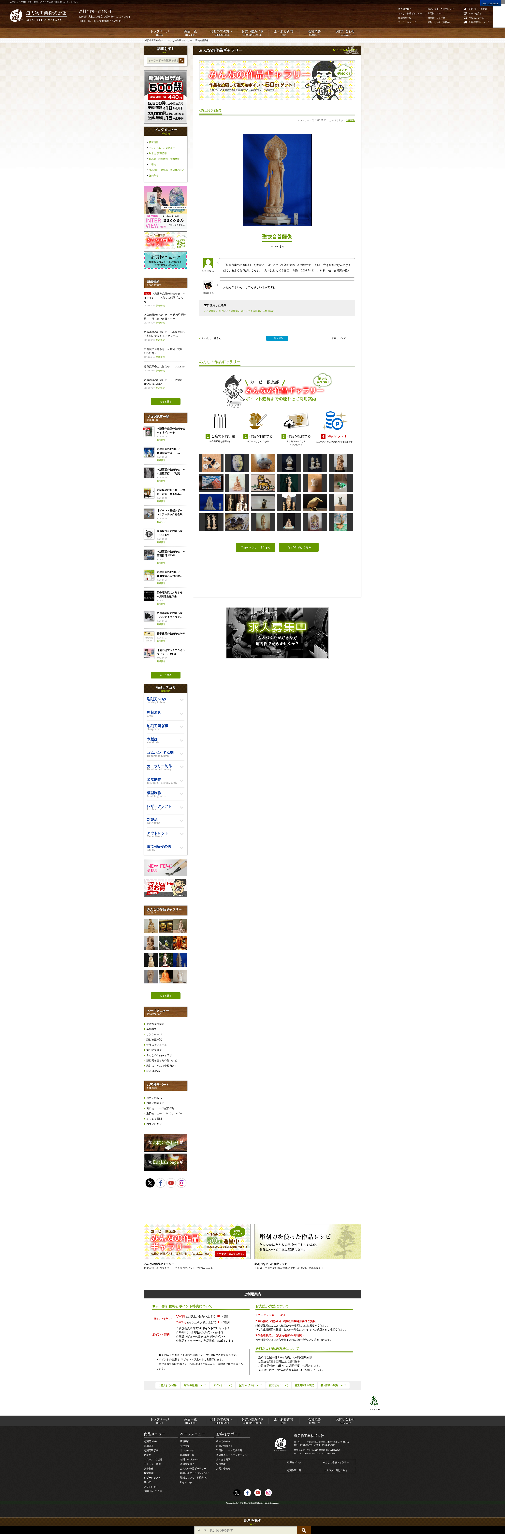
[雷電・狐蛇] (166, 926)
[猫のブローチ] (315, 483)
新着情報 (153, 142)
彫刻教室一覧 (154, 1039)
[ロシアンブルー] (341, 502)
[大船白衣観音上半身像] (211, 502)
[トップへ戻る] (375, 1402)
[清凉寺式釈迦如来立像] (263, 522)
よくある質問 (283, 33)
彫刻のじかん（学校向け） (161, 1065)
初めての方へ (154, 1097)
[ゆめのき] (341, 522)
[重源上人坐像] (289, 522)
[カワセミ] (315, 502)
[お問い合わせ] (165, 1150)
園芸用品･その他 (153, 1491)
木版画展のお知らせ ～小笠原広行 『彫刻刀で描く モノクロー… (165, 336)
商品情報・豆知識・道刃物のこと (166, 170)
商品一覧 (190, 33)
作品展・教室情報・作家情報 (164, 159)
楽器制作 (148, 1468)
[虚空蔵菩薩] (315, 522)
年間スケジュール (156, 1044)
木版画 (147, 1455)
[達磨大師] (166, 976)
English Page (153, 1070)
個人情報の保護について (334, 1385)
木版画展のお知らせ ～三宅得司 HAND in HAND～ (163, 383)
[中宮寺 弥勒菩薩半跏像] (151, 960)
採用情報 (221, 1464)
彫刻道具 (148, 1446)
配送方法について (278, 1385)
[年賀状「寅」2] (263, 483)
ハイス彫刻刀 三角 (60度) (261, 310)
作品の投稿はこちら (298, 547)
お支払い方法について (251, 1385)
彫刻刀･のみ (150, 1441)
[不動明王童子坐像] (341, 463)
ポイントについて (222, 1385)
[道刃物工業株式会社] (38, 15)
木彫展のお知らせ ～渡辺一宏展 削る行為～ (164, 353)
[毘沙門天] (180, 976)
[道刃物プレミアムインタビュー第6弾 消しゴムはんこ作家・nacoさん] (165, 228)
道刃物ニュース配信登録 (160, 1108)
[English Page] (165, 1170)
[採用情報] (277, 633)
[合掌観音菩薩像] (151, 976)
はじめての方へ (221, 33)
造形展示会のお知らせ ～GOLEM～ (165, 368)
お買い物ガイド (252, 33)
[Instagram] (181, 1182)
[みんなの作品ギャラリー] (165, 248)
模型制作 (148, 1473)
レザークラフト (152, 1477)
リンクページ (154, 1034)
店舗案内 (185, 1441)
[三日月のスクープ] (237, 522)
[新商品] (165, 875)
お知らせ (153, 175)
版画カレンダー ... (341, 338)
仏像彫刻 (350, 120)
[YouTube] (171, 1182)
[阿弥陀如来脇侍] (211, 522)
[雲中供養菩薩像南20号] (180, 926)
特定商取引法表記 (304, 1385)
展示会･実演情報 (158, 153)
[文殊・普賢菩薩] (315, 463)
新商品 (147, 1482)
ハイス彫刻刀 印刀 (214, 310)
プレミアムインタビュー (162, 147)
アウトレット (151, 1486)
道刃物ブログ (154, 1049)
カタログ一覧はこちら (336, 1470)
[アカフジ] (211, 483)
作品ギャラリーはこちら (255, 547)
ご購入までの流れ (167, 1385)
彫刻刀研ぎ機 (151, 1450)
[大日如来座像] (237, 483)
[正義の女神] (289, 483)
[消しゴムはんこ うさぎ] (211, 463)
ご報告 (152, 164)
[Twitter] (150, 1182)
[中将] (237, 463)
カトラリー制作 (152, 1464)
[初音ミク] (166, 960)
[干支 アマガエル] (341, 483)
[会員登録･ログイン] (165, 122)
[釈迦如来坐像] (289, 463)
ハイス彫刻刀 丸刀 (236, 310)
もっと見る (166, 401)
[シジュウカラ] (263, 502)
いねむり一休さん (211, 338)
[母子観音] (237, 502)
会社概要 (314, 33)
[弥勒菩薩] (151, 926)
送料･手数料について (195, 1385)
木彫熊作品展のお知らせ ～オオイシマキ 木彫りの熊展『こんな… (164, 299)
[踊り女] (180, 943)
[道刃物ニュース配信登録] (165, 268)
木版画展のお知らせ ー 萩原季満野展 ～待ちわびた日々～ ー (165, 318)
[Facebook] (160, 1182)
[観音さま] (180, 960)
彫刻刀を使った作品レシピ (161, 1060)
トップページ (159, 33)
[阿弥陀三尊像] (289, 502)
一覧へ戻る (277, 338)
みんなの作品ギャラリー (160, 1055)
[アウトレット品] (165, 895)
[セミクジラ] (263, 463)
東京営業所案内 (155, 1023)
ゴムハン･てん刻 (153, 1459)
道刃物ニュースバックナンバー (164, 1113)
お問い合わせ (345, 33)
